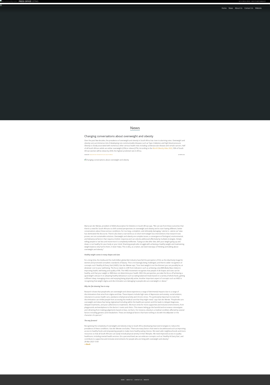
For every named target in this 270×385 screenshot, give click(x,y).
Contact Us (248, 8)
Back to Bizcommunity (259, 1)
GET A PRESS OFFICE (244, 1)
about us (129, 380)
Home (224, 8)
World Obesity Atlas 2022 (162, 148)
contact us (138, 380)
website (146, 380)
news (123, 380)
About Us (238, 8)
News (231, 8)
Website (258, 8)
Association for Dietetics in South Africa (101, 154)
